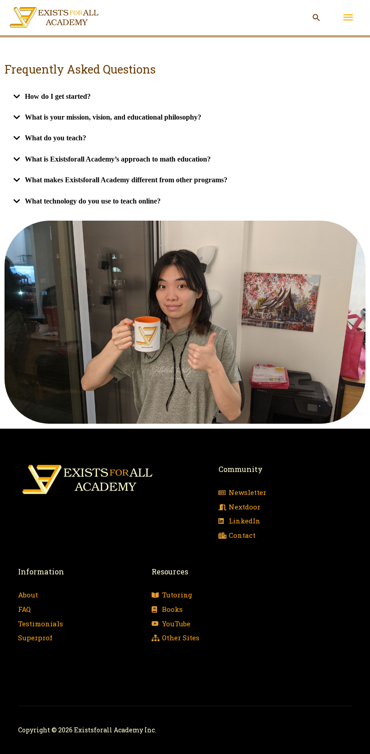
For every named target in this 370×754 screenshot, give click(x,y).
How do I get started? (58, 96)
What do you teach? (55, 138)
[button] (316, 17)
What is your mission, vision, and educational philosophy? (113, 117)
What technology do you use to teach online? (93, 201)
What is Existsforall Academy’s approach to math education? (118, 159)
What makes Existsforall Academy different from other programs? (126, 180)
